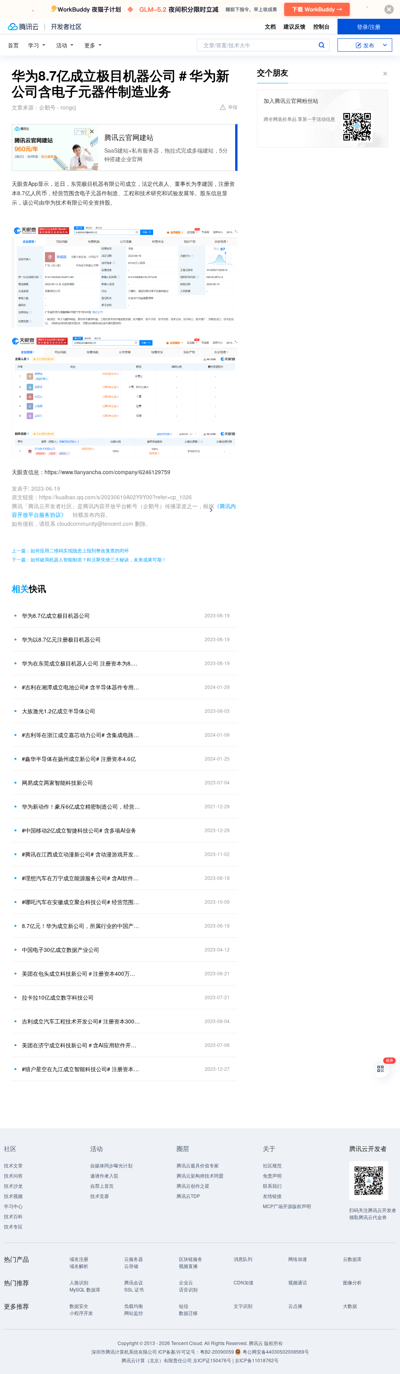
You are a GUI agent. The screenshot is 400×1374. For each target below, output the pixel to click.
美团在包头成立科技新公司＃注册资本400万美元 (81, 973)
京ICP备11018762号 (257, 1360)
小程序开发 (81, 1312)
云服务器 (133, 1258)
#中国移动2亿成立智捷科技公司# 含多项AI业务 (79, 830)
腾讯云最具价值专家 (198, 1165)
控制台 (321, 26)
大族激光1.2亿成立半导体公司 (58, 711)
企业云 (186, 1282)
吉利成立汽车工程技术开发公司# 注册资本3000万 (81, 1021)
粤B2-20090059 (217, 1351)
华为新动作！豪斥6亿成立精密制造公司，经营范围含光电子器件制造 (81, 806)
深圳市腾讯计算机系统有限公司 (124, 1351)
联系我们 (272, 1185)
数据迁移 (188, 1312)
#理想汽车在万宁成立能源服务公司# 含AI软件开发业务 (81, 878)
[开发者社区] (66, 26)
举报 (233, 106)
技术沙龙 (13, 1185)
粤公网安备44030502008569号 (276, 1351)
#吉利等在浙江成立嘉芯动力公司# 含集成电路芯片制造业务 (81, 735)
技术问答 (13, 1175)
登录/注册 (368, 27)
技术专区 (13, 1226)
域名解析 (79, 1265)
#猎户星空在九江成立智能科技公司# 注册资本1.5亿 (81, 1069)
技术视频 (13, 1195)
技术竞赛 (99, 1195)
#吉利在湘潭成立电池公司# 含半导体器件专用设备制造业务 (81, 687)
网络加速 (297, 1258)
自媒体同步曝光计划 (111, 1165)
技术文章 (13, 1165)
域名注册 (79, 1258)
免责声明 (272, 1175)
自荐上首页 (102, 1185)
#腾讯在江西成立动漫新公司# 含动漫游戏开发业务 (81, 854)
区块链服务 (190, 1258)
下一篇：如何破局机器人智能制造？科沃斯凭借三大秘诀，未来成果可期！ (89, 559)
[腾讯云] (23, 26)
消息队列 (243, 1258)
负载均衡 (133, 1305)
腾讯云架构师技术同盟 (200, 1175)
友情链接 (272, 1195)
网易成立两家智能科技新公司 (57, 782)
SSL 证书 (134, 1289)
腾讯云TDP (188, 1195)
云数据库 (352, 1258)
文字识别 (243, 1305)
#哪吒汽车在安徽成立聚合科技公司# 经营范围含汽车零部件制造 (81, 902)
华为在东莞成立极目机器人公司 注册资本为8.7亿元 (81, 663)
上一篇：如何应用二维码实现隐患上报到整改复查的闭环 (70, 550)
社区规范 (272, 1165)
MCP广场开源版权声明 (287, 1206)
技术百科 (13, 1216)
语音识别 (188, 1289)
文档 (270, 26)
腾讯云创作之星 (193, 1185)
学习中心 (13, 1206)
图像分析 (352, 1282)
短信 (183, 1305)
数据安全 (79, 1305)
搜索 (321, 45)
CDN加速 (244, 1282)
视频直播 (188, 1265)
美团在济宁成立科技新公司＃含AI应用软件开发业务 (81, 1045)
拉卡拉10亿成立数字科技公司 (58, 997)
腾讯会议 (133, 1282)
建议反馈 (294, 26)
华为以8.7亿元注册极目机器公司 (61, 639)
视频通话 (297, 1282)
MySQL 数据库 (85, 1289)
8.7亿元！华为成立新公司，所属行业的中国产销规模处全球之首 (81, 926)
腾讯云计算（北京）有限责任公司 (156, 1360)
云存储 (131, 1265)
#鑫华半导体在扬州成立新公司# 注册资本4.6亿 (79, 759)
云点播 (295, 1305)
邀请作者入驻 (104, 1175)
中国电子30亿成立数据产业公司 (60, 949)
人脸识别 (79, 1282)
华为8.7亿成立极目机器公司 (56, 615)
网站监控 (133, 1312)
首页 (13, 45)
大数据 (350, 1305)
